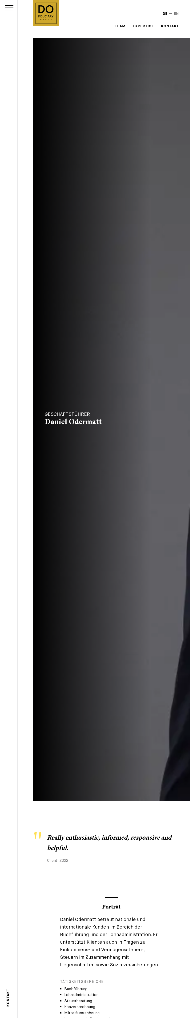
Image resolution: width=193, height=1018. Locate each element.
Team (120, 26)
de (165, 14)
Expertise (143, 26)
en (176, 14)
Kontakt (8, 998)
